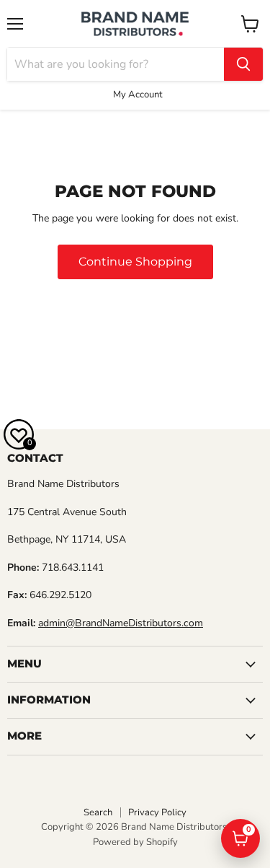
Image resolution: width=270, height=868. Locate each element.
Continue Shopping (135, 261)
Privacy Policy (157, 812)
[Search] (243, 64)
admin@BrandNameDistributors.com (120, 623)
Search (98, 812)
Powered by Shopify (135, 842)
